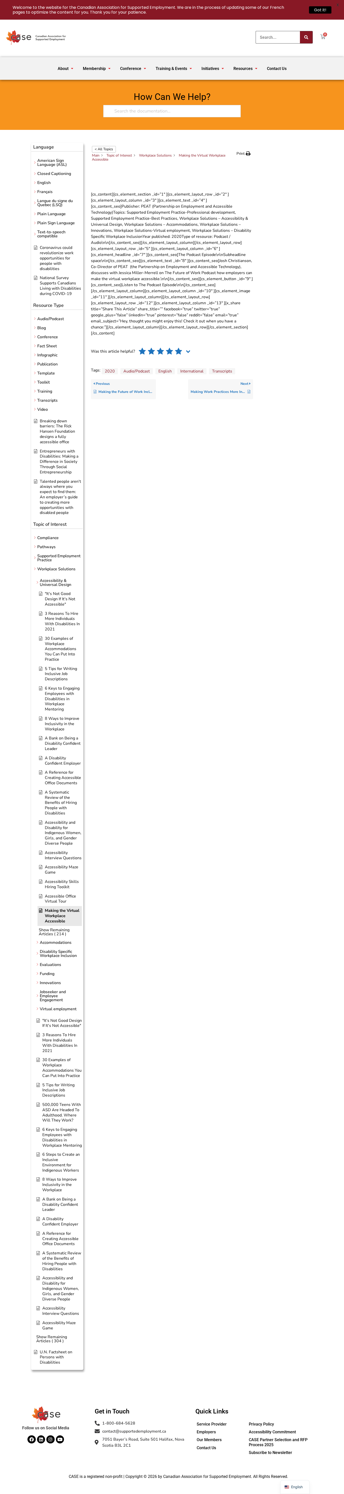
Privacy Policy (261, 1424)
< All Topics (104, 149)
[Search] (306, 37)
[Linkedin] (41, 1439)
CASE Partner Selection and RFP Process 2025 (278, 1442)
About (63, 68)
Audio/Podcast (136, 371)
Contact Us (277, 68)
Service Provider (212, 1424)
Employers (206, 1432)
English (165, 371)
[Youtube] (60, 1439)
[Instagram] (50, 1439)
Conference (130, 68)
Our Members (209, 1439)
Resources (243, 68)
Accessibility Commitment (272, 1432)
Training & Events (171, 68)
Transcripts (222, 371)
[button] (65, 68)
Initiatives (210, 68)
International (191, 371)
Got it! (320, 10)
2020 (110, 371)
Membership (94, 68)
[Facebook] (31, 1439)
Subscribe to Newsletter (270, 1452)
